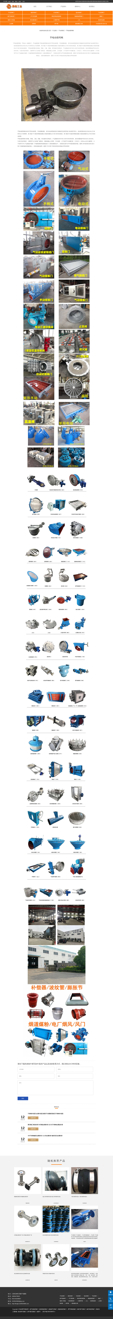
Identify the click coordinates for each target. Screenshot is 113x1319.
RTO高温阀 (34, 16)
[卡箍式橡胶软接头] (84, 1167)
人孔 (79, 20)
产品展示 (63, 6)
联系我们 (92, 6)
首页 (35, 6)
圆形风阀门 (34, 12)
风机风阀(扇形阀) (56, 16)
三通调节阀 (56, 20)
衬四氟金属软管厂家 (27, 1241)
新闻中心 (77, 6)
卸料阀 (34, 23)
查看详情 (33, 1118)
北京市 (9, 1)
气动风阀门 (101, 12)
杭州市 (20, 1)
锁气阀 (56, 23)
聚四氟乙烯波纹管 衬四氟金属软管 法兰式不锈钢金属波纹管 (45, 1124)
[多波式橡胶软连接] (56, 1205)
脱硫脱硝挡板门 (79, 16)
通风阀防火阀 (79, 23)
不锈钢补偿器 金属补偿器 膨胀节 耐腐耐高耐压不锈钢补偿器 (45, 1113)
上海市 (13, 1)
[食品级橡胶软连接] (27, 1244)
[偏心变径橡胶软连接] (56, 1167)
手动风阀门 (11, 12)
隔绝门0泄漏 (11, 20)
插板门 (101, 16)
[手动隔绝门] (84, 1205)
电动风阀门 (79, 12)
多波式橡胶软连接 (56, 1241)
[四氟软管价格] (56, 1244)
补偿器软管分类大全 (101, 23)
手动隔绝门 (84, 1241)
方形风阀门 (56, 12)
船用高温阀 (101, 20)
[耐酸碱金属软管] (27, 1167)
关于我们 (49, 6)
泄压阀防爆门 (34, 20)
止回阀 (11, 23)
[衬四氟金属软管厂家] (27, 1205)
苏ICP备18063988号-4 (49, 1311)
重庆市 (16, 1)
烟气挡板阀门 (11, 16)
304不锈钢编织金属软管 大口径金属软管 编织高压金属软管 (45, 1135)
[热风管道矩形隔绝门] (84, 1244)
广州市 (23, 1)
